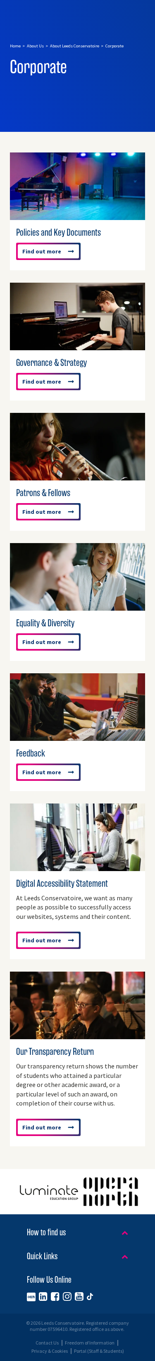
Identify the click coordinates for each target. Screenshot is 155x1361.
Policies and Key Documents (58, 232)
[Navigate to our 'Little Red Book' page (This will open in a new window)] (31, 1296)
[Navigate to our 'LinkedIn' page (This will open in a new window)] (43, 1296)
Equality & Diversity (45, 623)
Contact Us (47, 1343)
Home (15, 46)
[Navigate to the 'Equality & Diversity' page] (77, 606)
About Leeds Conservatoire (74, 46)
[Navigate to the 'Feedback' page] (77, 736)
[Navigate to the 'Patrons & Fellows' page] (77, 476)
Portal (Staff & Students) (99, 1351)
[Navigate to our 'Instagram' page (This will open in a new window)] (67, 1296)
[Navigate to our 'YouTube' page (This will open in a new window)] (79, 1296)
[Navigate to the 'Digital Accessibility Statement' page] (77, 867)
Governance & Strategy (51, 362)
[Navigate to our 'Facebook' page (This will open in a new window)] (55, 1296)
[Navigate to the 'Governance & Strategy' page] (77, 346)
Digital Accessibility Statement (62, 883)
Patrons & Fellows (43, 493)
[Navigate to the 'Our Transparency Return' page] (77, 1035)
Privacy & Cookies (49, 1351)
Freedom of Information (89, 1343)
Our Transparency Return (55, 1051)
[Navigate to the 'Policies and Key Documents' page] (77, 216)
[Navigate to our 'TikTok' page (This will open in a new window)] (90, 1296)
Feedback (30, 753)
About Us (35, 46)
